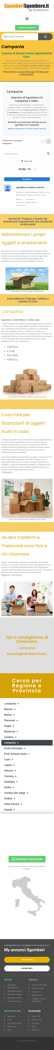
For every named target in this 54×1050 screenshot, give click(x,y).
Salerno (42, 128)
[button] (27, 18)
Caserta (28, 128)
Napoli (36, 128)
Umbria (8, 798)
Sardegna (9, 781)
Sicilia (7, 787)
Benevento (20, 128)
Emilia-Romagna (13, 748)
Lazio (7, 759)
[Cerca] (45, 36)
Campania (10, 742)
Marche (8, 709)
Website (19, 199)
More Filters (26, 179)
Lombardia (10, 703)
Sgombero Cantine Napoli (26, 202)
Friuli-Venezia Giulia (15, 753)
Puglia (7, 725)
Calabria (9, 737)
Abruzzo (8, 770)
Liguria (8, 765)
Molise (8, 714)
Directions (30, 199)
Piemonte (9, 720)
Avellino (11, 128)
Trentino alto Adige (14, 792)
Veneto (8, 809)
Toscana (9, 776)
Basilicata (9, 731)
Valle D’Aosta (11, 804)
